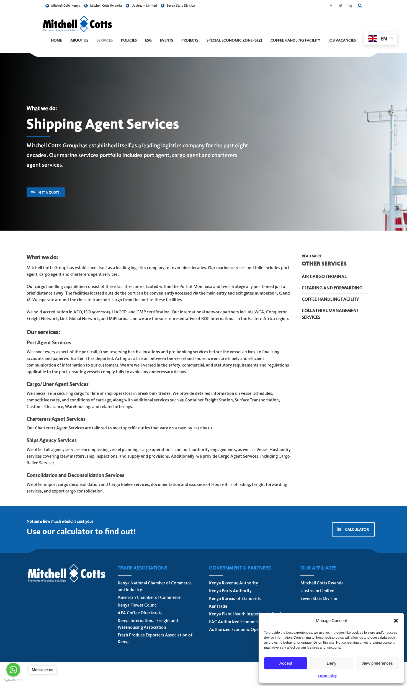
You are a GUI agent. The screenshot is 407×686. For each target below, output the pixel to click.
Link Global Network (79, 318)
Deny (331, 663)
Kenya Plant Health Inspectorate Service (247, 614)
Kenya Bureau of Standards (235, 598)
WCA (259, 311)
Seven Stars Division (319, 598)
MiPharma (118, 318)
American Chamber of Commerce (149, 597)
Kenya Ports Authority (230, 590)
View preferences (377, 663)
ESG (148, 40)
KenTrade (218, 606)
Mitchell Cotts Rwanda (322, 583)
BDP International (218, 318)
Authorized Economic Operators (239, 629)
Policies (129, 40)
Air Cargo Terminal (324, 276)
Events (166, 40)
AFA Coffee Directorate (140, 612)
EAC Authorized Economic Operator (243, 621)
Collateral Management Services (330, 314)
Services (105, 40)
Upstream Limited (317, 590)
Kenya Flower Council (138, 605)
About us (79, 40)
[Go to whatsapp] (13, 670)
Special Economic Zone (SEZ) (234, 40)
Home (56, 40)
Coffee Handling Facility (295, 40)
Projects (189, 40)
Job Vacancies (342, 40)
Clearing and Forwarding (332, 287)
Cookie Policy (327, 676)
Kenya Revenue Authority (233, 583)
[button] (396, 620)
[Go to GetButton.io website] (13, 680)
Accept (285, 663)
